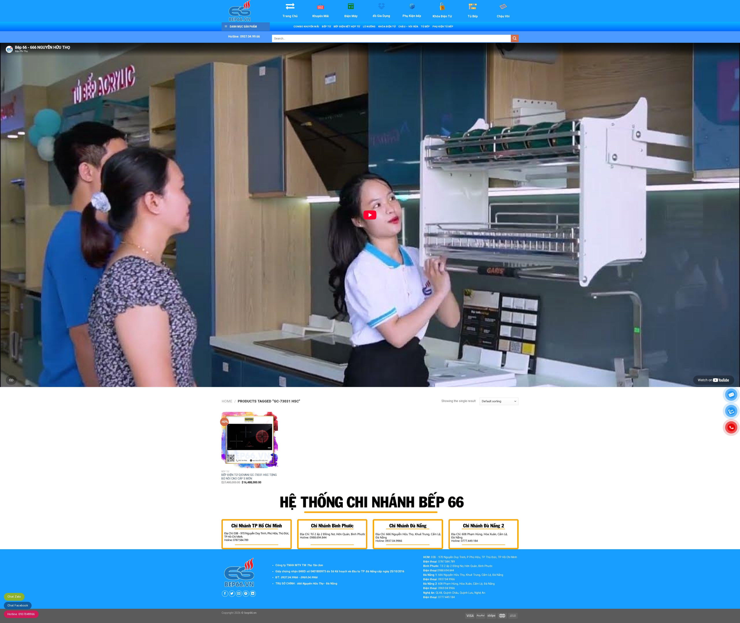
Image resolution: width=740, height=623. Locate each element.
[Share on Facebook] (225, 593)
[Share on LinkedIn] (253, 593)
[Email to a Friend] (239, 593)
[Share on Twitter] (232, 593)
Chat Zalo (14, 596)
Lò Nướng (369, 26)
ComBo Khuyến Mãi (306, 26)
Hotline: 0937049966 (21, 614)
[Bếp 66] (245, 11)
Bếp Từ (326, 26)
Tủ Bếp (425, 26)
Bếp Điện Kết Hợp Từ (347, 26)
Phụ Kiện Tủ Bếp (442, 26)
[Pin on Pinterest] (246, 593)
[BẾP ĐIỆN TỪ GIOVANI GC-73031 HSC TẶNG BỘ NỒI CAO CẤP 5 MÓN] (249, 440)
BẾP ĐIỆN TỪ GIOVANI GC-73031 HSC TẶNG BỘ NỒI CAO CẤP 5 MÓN (249, 476)
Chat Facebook (18, 605)
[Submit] (515, 38)
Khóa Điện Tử (387, 26)
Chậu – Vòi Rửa (408, 26)
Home (227, 401)
